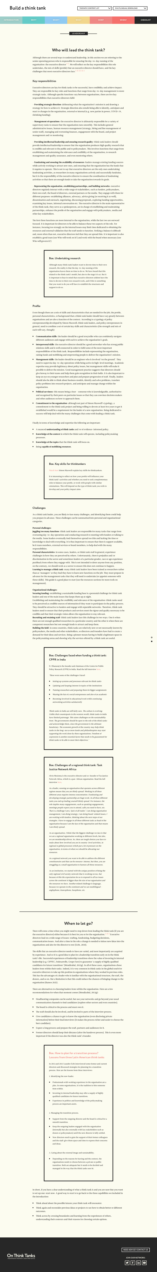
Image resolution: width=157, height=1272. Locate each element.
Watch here (54, 470)
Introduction (11, 20)
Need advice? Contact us (135, 1250)
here (98, 669)
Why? (33, 20)
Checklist (146, 20)
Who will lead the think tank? (78, 50)
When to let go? (78, 923)
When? (123, 20)
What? (56, 20)
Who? (78, 20)
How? (101, 20)
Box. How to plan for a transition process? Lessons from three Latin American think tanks (76, 1055)
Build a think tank (28, 8)
